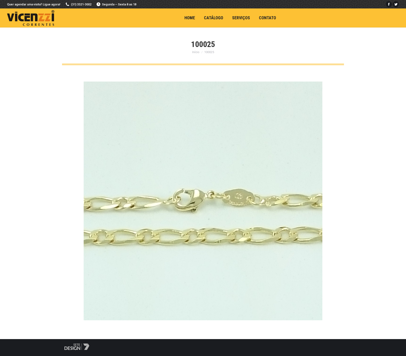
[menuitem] (189, 17)
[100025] (203, 201)
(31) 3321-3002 (81, 4)
